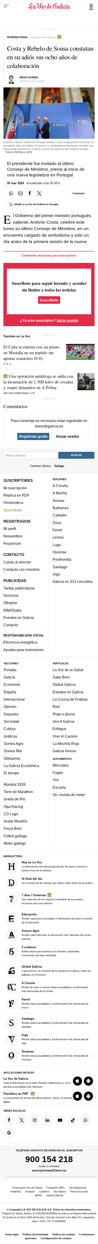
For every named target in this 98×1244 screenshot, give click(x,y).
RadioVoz (15, 1191)
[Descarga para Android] (88, 1081)
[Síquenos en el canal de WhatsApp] (85, 1120)
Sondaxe (30, 1191)
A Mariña (60, 493)
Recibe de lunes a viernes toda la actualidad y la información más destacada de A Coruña (55, 987)
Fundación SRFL (55, 1187)
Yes (56, 780)
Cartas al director (17, 562)
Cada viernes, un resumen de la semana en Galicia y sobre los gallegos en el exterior (56, 970)
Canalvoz (44, 1191)
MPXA (38, 1195)
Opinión (10, 706)
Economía (12, 684)
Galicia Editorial (54, 1195)
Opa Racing (13, 806)
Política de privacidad (35, 1234)
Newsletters (13, 536)
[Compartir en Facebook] (30, 193)
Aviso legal (11, 1234)
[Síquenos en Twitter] (21, 1120)
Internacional (14, 699)
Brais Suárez (29, 77)
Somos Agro (13, 743)
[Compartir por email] (20, 193)
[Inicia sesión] (90, 6)
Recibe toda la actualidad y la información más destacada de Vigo (55, 1039)
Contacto (10, 625)
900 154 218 (49, 1159)
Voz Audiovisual (77, 1187)
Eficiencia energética (20, 642)
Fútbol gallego (15, 836)
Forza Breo (13, 828)
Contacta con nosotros (21, 569)
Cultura (9, 729)
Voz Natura (60, 1191)
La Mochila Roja (66, 743)
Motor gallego (15, 843)
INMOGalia (12, 610)
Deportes (11, 714)
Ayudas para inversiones (23, 650)
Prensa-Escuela (79, 1191)
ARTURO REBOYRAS (15, 393)
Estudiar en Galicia (68, 692)
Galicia (9, 677)
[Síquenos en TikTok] (72, 1120)
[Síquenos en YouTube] (60, 1120)
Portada (10, 670)
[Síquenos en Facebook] (9, 1120)
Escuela (59, 787)
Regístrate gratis (33, 436)
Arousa (58, 500)
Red (56, 706)
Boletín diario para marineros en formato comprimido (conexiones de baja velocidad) (50, 951)
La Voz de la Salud (68, 670)
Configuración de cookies (56, 1238)
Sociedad (11, 721)
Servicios (10, 595)
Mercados (61, 765)
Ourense (60, 552)
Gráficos (10, 736)
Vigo (56, 574)
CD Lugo (11, 814)
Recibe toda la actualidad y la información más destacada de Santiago (55, 1022)
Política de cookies (63, 1234)
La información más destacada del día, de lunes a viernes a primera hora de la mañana (54, 866)
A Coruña (60, 486)
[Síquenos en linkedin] (47, 1120)
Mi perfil (9, 528)
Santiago (60, 567)
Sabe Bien (61, 677)
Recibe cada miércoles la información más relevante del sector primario (56, 934)
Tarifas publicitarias (19, 588)
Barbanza (60, 508)
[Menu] (6, 6)
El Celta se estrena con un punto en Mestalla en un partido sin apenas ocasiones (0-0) (31, 352)
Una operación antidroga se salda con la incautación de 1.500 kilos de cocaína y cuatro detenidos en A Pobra (38, 381)
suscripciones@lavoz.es (49, 1170)
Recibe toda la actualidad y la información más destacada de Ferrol (55, 1003)
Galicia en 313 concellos (73, 581)
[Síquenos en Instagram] (34, 1120)
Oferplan (10, 603)
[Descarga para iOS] (77, 1081)
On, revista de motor (69, 795)
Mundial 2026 (15, 784)
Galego (59, 466)
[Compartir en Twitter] (39, 193)
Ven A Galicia (63, 721)
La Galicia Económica (21, 766)
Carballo (60, 515)
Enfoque (59, 729)
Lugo (57, 545)
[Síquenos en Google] (9, 1132)
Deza (57, 523)
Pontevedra (62, 559)
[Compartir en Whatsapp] (11, 193)
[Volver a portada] (49, 6)
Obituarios (12, 758)
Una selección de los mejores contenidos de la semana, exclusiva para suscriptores (52, 899)
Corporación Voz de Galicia (27, 1187)
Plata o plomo (64, 714)
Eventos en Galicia (18, 617)
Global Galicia (64, 684)
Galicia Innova (64, 751)
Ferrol (57, 530)
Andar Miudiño (15, 821)
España (10, 692)
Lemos (58, 537)
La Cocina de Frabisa (70, 699)
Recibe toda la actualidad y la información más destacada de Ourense (55, 1055)
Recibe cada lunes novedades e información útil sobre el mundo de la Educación (57, 918)
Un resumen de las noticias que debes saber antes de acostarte (57, 880)
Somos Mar (13, 751)
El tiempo (11, 773)
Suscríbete (49, 300)
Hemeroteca (13, 502)
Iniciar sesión (67, 436)
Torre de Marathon (18, 792)
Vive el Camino (65, 736)
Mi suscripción (15, 488)
